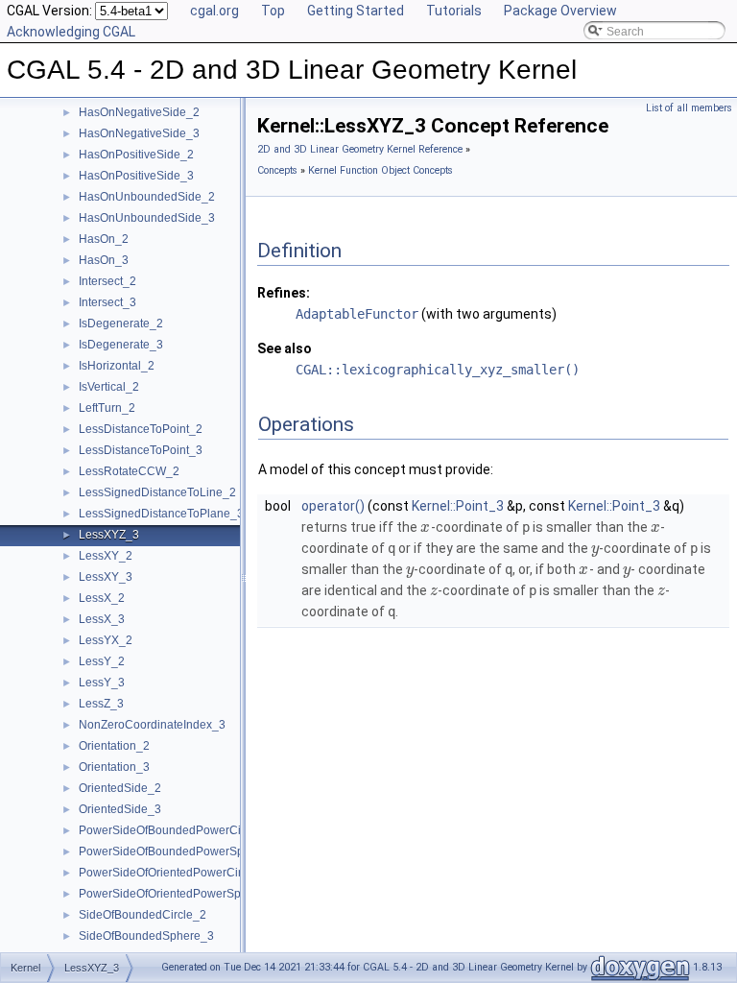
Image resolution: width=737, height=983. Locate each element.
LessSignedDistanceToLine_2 (157, 492)
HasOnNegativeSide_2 (139, 112)
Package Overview (560, 10)
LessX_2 (102, 598)
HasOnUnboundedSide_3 (147, 218)
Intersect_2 (107, 281)
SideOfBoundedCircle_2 (142, 915)
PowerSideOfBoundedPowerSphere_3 (180, 851)
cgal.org (214, 10)
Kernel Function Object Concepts (380, 170)
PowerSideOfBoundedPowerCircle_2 (176, 830)
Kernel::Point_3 (458, 506)
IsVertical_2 (109, 387)
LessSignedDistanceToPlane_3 (161, 513)
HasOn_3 (104, 260)
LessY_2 (102, 661)
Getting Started (355, 10)
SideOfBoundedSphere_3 (146, 936)
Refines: (283, 292)
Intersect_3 (107, 302)
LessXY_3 (105, 577)
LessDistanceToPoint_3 (140, 450)
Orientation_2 (114, 746)
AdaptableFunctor (357, 314)
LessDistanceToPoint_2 (140, 429)
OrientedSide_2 (120, 788)
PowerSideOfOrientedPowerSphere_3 (178, 893)
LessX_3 (102, 619)
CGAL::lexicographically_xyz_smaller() (438, 369)
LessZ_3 (101, 703)
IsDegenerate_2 (121, 323)
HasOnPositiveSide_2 (136, 154)
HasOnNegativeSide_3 (139, 133)
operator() (333, 506)
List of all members (689, 108)
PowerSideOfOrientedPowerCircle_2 (175, 872)
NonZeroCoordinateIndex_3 (152, 724)
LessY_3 (102, 682)
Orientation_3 (114, 767)
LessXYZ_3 (109, 534)
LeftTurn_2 (107, 408)
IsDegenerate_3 (121, 344)
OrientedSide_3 (120, 809)
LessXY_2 (105, 556)
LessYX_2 (105, 640)
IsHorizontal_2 (117, 365)
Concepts (277, 170)
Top (273, 10)
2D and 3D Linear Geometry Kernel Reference (360, 149)
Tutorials (454, 10)
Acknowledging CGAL (71, 31)
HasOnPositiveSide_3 (136, 175)
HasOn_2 (104, 239)
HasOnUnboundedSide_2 (147, 197)
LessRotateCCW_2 (129, 471)
